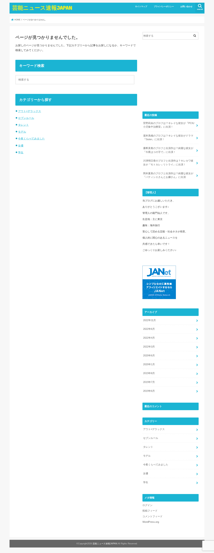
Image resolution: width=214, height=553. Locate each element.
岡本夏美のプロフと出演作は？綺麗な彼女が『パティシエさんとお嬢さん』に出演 (168, 175)
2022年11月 (149, 320)
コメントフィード (152, 516)
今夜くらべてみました (31, 138)
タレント (23, 124)
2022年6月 (149, 329)
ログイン (147, 505)
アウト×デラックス (29, 111)
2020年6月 (149, 355)
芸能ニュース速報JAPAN (42, 7)
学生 (20, 152)
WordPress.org (150, 522)
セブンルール (26, 117)
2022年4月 (149, 337)
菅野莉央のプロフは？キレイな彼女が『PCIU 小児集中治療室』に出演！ (168, 125)
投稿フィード (149, 510)
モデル (22, 131)
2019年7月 (149, 382)
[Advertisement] (170, 76)
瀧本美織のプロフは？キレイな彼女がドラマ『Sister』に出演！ (168, 137)
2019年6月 (149, 391)
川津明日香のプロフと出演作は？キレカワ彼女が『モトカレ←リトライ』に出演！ (168, 162)
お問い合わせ (186, 6)
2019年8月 (149, 373)
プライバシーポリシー (164, 6)
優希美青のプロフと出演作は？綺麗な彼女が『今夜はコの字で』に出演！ (168, 150)
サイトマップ (141, 6)
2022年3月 (149, 346)
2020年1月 (149, 364)
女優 (20, 145)
